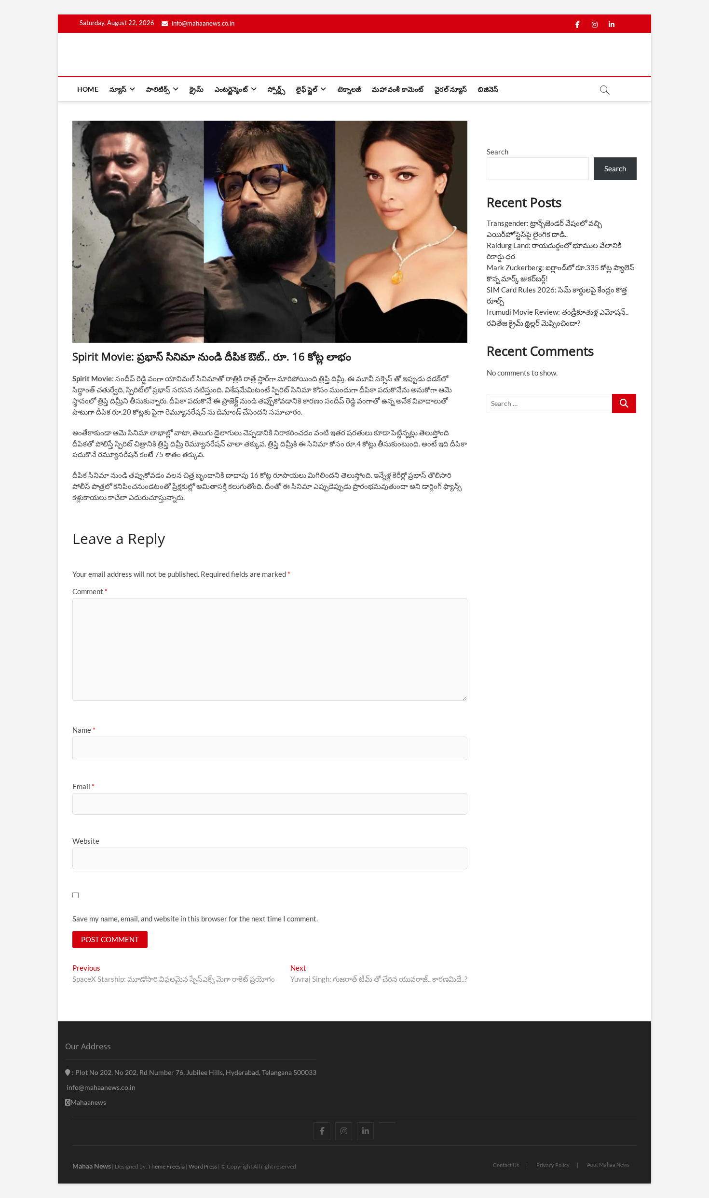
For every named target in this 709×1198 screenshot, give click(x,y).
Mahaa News (91, 1166)
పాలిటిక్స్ (158, 89)
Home (87, 89)
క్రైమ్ (196, 89)
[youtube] (387, 1122)
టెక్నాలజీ (349, 89)
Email (83, 786)
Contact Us (506, 1165)
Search (497, 151)
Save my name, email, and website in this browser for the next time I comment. (195, 918)
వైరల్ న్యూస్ (451, 89)
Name (83, 729)
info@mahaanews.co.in (202, 23)
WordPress (203, 1166)
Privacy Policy (553, 1165)
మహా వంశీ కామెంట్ (397, 89)
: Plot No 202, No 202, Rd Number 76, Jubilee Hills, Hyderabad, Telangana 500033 (193, 1072)
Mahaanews (88, 1102)
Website (85, 840)
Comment (90, 591)
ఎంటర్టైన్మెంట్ (231, 89)
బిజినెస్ (488, 89)
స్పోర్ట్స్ (276, 89)
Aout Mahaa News (608, 1164)
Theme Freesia (166, 1166)
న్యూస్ (117, 89)
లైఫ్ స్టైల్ (306, 89)
